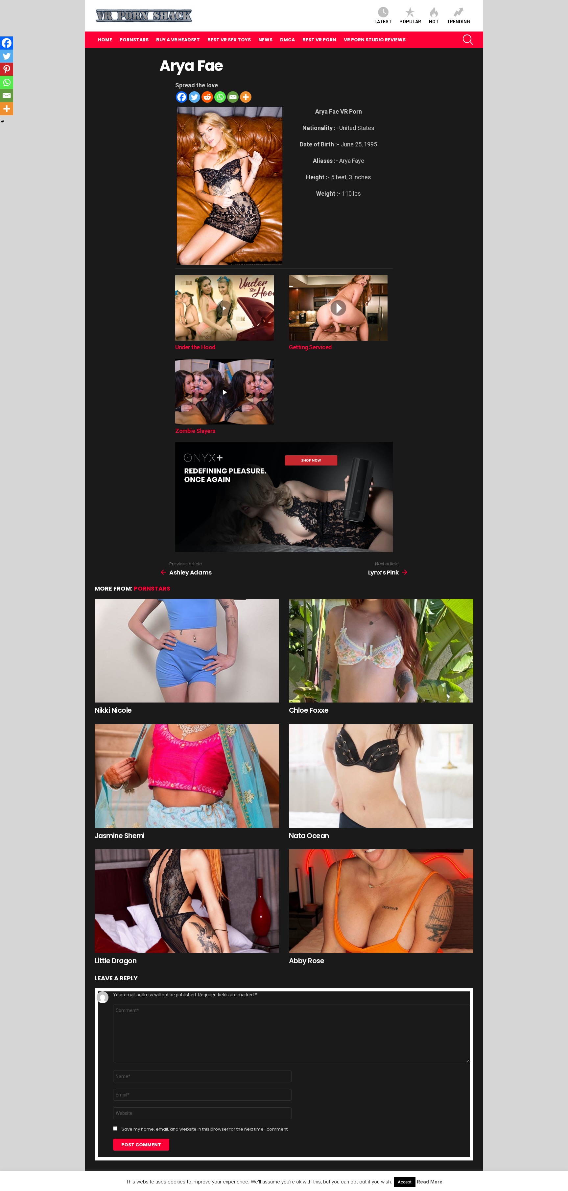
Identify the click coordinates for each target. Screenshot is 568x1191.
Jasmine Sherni (120, 835)
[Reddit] (207, 97)
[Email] (233, 97)
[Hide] (2, 121)
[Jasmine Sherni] (187, 776)
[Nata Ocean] (381, 776)
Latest (383, 21)
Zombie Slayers (195, 430)
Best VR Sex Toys (229, 39)
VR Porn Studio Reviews (375, 39)
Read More (429, 1182)
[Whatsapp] (220, 97)
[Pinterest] (6, 69)
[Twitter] (194, 97)
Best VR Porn (319, 39)
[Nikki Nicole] (187, 651)
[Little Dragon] (187, 901)
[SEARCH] (468, 40)
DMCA (287, 39)
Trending (458, 21)
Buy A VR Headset (178, 39)
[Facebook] (181, 97)
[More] (245, 97)
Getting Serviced (310, 347)
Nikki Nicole (113, 710)
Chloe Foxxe (308, 710)
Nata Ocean (309, 835)
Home (105, 39)
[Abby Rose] (381, 901)
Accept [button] (405, 1182)
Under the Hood (195, 347)
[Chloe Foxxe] (381, 651)
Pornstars (134, 39)
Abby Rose (306, 960)
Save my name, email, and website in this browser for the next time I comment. (205, 1129)
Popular (410, 21)
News (265, 39)
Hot (434, 21)
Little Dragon (115, 960)
